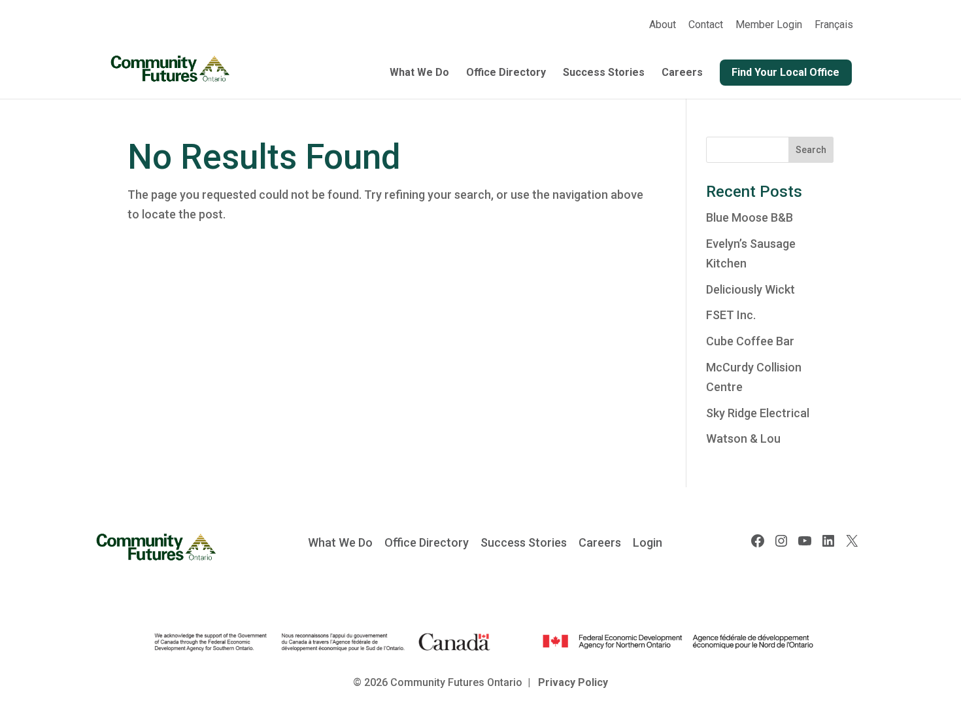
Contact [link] (705, 25)
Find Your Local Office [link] (785, 72)
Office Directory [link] (506, 73)
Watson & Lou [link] (743, 438)
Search (811, 150)
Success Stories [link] (604, 73)
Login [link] (647, 542)
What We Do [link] (419, 73)
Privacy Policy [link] (573, 682)
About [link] (662, 25)
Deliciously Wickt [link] (750, 289)
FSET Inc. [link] (731, 315)
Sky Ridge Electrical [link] (757, 413)
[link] (834, 29)
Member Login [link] (768, 25)
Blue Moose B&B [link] (749, 217)
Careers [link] (682, 73)
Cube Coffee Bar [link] (750, 341)
